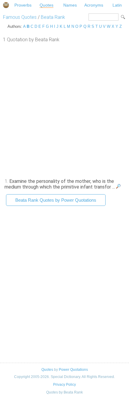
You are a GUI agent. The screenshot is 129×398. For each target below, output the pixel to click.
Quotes (46, 5)
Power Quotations (73, 370)
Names (70, 5)
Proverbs (23, 5)
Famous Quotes (20, 17)
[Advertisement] (64, 109)
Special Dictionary (6, 5)
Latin (117, 5)
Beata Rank (53, 17)
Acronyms (93, 5)
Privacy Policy (64, 384)
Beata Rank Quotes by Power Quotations (55, 200)
